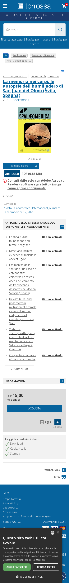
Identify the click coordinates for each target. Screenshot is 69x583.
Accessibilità (10, 512)
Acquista (34, 408)
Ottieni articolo (52, 237)
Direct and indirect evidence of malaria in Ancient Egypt (22, 255)
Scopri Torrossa (12, 499)
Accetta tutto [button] (17, 567)
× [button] (57, 532)
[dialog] (31, 555)
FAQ (5, 527)
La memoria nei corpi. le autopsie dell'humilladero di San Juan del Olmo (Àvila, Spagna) (33, 88)
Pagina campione (19, 165)
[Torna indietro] (6, 55)
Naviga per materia (38, 39)
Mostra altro (19, 369)
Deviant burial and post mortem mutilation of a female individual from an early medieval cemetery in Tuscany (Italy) (22, 311)
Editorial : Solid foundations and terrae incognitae (19, 241)
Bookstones (20, 100)
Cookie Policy (10, 507)
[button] (60, 29)
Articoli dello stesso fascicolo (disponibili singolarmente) (30, 224)
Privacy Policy (10, 503)
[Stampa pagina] (62, 70)
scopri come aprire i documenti (34, 186)
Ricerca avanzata (12, 39)
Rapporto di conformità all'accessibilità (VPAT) (28, 516)
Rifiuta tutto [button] (45, 567)
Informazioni (15, 381)
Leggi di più (39, 559)
